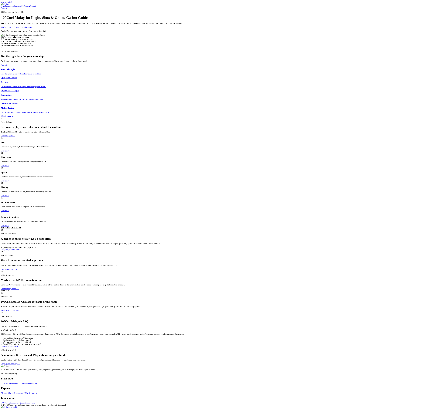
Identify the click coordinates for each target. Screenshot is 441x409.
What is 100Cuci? (9, 330)
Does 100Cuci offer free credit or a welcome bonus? (22, 344)
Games (16, 6)
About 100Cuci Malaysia (11, 310)
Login (3, 6)
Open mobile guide (9, 269)
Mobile (21, 6)
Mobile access (32, 383)
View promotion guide (24, 27)
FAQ (3, 403)
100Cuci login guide (8, 27)
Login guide (5, 364)
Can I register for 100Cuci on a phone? (17, 340)
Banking (27, 6)
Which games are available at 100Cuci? (17, 342)
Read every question (9, 346)
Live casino (20, 393)
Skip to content (6, 2)
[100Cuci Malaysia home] (5, 4)
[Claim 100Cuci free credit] (9, 407)
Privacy (28, 403)
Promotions (9, 6)
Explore (5, 151)
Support (33, 6)
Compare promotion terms (10, 250)
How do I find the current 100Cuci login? (18, 338)
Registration (14, 383)
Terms (33, 403)
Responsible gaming (17, 403)
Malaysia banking (30, 393)
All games (4, 393)
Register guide (15, 364)
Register (4, 8)
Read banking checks (10, 289)
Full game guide (8, 136)
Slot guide (12, 393)
